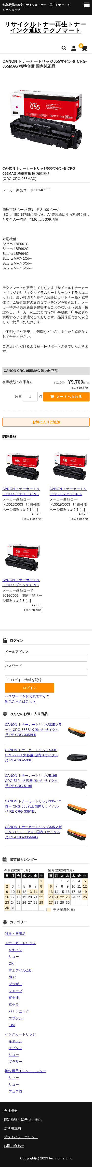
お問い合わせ (14, 1146)
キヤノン (15, 950)
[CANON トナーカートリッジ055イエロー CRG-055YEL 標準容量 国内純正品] (22, 465)
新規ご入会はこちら (20, 701)
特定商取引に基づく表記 (22, 1119)
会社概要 (10, 1111)
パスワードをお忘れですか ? (27, 696)
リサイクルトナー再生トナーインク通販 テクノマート (45, 27)
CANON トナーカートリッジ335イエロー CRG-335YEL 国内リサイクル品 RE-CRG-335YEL (33, 806)
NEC (12, 977)
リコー (14, 957)
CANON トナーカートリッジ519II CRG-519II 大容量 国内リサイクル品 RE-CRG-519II (31, 781)
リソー (14, 1078)
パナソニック (19, 1011)
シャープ (15, 991)
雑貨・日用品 (15, 934)
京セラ (14, 1004)
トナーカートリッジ (20, 943)
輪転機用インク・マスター (25, 1071)
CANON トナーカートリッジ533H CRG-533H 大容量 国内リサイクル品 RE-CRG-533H (31, 755)
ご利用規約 (12, 1128)
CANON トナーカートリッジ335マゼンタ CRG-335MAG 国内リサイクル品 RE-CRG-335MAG (33, 832)
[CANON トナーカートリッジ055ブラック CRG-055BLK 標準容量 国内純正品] (22, 556)
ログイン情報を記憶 (26, 680)
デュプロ (15, 1091)
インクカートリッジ (20, 1034)
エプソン (15, 1018)
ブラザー (15, 984)
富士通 (14, 998)
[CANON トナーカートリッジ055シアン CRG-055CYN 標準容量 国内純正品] (70, 465)
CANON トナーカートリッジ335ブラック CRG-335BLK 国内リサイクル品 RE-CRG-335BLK (33, 730)
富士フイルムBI (20, 970)
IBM (12, 1025)
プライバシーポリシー (21, 1137)
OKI (11, 963)
